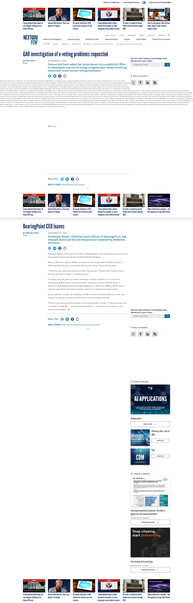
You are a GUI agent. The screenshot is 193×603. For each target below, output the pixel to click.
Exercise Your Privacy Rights (160, 2)
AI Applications (136, 418)
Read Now (148, 424)
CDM (153, 450)
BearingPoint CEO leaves (72, 184)
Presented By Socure (139, 565)
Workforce (87, 44)
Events (122, 35)
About (142, 35)
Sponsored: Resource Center (103, 44)
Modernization (111, 39)
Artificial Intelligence (52, 39)
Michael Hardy (32, 232)
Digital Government (161, 39)
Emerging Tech (92, 39)
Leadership (65, 44)
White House (76, 44)
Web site (52, 126)
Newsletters (110, 35)
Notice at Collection (111, 2)
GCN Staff (30, 60)
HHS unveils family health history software (80, 324)
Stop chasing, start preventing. (142, 561)
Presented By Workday (140, 518)
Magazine (132, 35)
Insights (151, 35)
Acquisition (141, 39)
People (127, 39)
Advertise (162, 35)
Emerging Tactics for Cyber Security (129, 44)
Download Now (148, 522)
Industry (55, 44)
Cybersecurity (73, 39)
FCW (25, 63)
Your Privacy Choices (131, 2)
